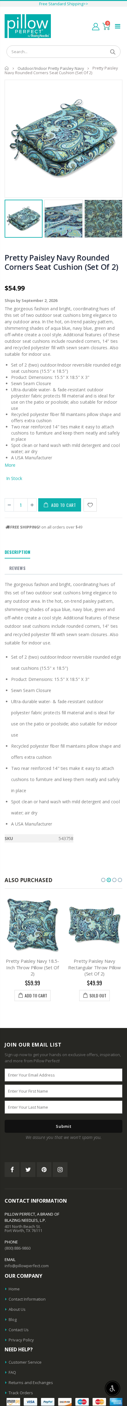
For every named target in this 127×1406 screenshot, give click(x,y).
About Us (17, 1309)
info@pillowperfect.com (27, 1265)
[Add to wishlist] (90, 505)
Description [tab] (17, 552)
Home (7, 68)
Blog (13, 1319)
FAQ (12, 1372)
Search (113, 51)
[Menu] (117, 26)
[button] (103, 880)
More (10, 465)
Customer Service (25, 1362)
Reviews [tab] (17, 568)
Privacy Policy (21, 1340)
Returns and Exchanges (31, 1382)
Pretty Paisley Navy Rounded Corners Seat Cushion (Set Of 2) (61, 262)
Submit (64, 1126)
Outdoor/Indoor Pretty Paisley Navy (51, 68)
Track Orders (21, 1392)
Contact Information (27, 1299)
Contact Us (19, 1329)
